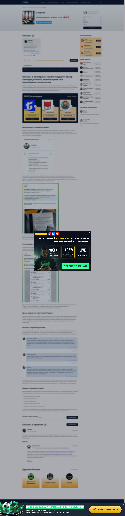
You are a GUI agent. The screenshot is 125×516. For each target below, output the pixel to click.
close (90, 232)
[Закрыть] (123, 504)
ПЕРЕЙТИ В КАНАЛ (75, 266)
